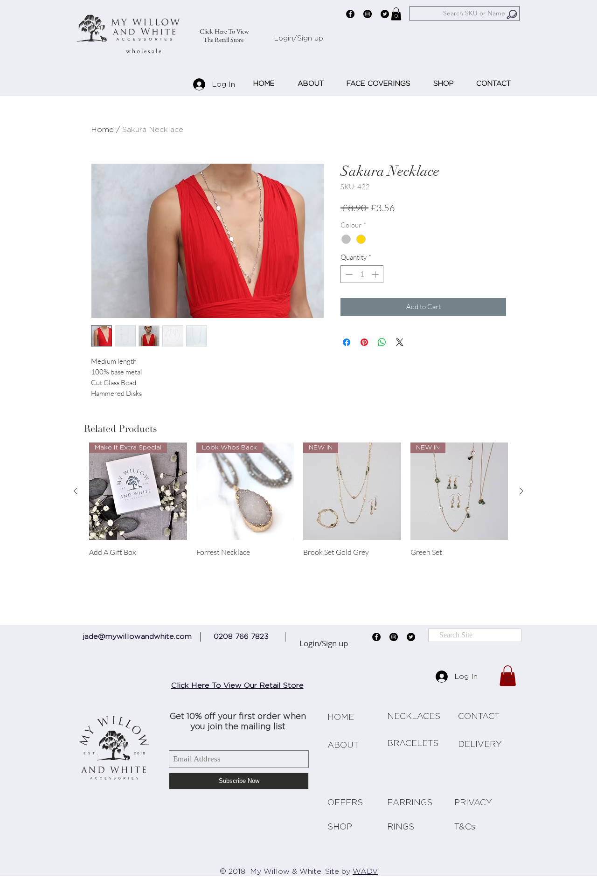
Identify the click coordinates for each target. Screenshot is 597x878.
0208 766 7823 (241, 636)
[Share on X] (399, 342)
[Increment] (376, 274)
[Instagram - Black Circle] (367, 14)
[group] (298, 504)
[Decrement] (348, 274)
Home (102, 129)
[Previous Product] (75, 491)
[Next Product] (521, 491)
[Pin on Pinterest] (364, 342)
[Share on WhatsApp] (382, 342)
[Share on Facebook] (346, 342)
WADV (365, 872)
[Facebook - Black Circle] (350, 14)
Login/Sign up (298, 38)
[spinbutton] (362, 274)
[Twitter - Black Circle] (385, 14)
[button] (396, 13)
